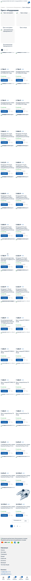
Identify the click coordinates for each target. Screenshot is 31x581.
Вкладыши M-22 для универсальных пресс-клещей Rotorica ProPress (22, 228)
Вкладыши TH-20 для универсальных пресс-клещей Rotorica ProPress (22, 135)
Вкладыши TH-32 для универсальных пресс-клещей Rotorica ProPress (22, 259)
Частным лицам (5, 564)
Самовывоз (4, 554)
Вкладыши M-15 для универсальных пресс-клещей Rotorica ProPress (22, 197)
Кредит (3, 556)
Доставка (3, 552)
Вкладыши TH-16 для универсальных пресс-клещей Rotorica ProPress (7, 135)
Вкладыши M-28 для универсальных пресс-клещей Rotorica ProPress (22, 290)
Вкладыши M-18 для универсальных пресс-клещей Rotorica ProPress (7, 228)
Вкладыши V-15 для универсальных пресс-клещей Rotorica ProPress (22, 166)
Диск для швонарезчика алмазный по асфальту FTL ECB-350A (8, 259)
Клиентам (3, 558)
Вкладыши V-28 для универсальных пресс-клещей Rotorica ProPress (7, 290)
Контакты (3, 560)
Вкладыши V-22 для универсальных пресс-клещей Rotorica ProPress (7, 197)
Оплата (3, 550)
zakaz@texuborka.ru (6, 574)
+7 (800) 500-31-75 (5, 572)
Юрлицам (3, 562)
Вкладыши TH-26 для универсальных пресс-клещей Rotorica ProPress (7, 166)
